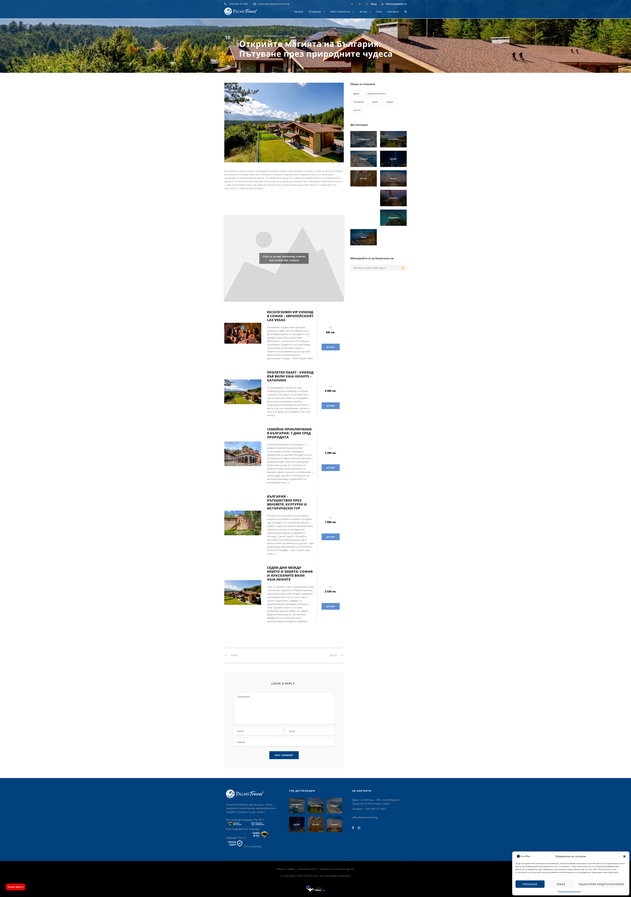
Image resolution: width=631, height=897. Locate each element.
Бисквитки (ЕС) (307, 869)
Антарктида (364, 139)
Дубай (356, 93)
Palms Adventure (340, 11)
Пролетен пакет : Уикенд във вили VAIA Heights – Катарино (290, 376)
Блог (379, 11)
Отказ (561, 884)
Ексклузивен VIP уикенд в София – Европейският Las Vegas (290, 316)
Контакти (393, 11)
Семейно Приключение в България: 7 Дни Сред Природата (289, 433)
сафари (389, 101)
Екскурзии (315, 11)
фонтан (357, 110)
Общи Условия (286, 869)
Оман (363, 237)
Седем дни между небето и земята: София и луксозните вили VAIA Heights (290, 573)
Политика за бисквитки (569, 891)
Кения (393, 197)
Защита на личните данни (337, 869)
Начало (298, 11)
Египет (363, 178)
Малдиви (393, 217)
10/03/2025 (249, 35)
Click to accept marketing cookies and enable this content (284, 258)
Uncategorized (270, 35)
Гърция (364, 158)
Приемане (530, 884)
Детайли (331, 347)
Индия (393, 178)
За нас (363, 11)
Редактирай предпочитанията (601, 884)
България (393, 139)
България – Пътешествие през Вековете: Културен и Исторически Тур (287, 502)
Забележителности (376, 93)
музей (375, 101)
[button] (624, 856)
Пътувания (358, 101)
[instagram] (360, 3)
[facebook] (352, 3)
